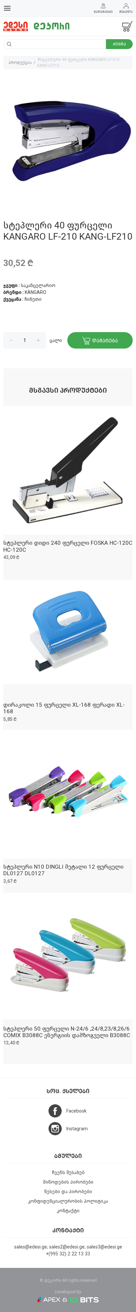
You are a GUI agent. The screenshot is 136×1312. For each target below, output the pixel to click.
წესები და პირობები (68, 1191)
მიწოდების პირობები (68, 1182)
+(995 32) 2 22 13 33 (68, 1254)
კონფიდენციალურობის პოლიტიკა (68, 1201)
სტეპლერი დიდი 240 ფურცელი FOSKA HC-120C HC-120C (67, 546)
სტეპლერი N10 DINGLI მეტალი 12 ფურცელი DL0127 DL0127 (63, 870)
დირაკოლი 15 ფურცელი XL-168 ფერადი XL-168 (64, 708)
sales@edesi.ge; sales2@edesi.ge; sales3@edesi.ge (68, 1247)
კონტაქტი (68, 1211)
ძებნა (119, 43)
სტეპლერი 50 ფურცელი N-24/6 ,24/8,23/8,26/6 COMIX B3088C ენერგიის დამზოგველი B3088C (66, 1032)
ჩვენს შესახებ (68, 1172)
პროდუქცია (20, 62)
